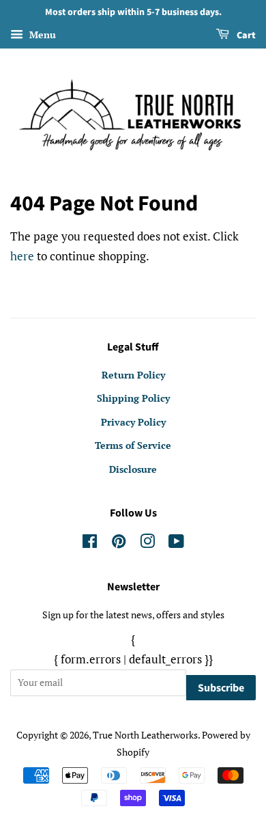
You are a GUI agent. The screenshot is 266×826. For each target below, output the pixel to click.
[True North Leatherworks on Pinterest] (118, 543)
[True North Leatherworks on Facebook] (90, 543)
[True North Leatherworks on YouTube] (176, 543)
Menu (41, 34)
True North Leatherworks (145, 734)
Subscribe (221, 688)
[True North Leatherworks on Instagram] (147, 543)
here (22, 256)
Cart (245, 35)
